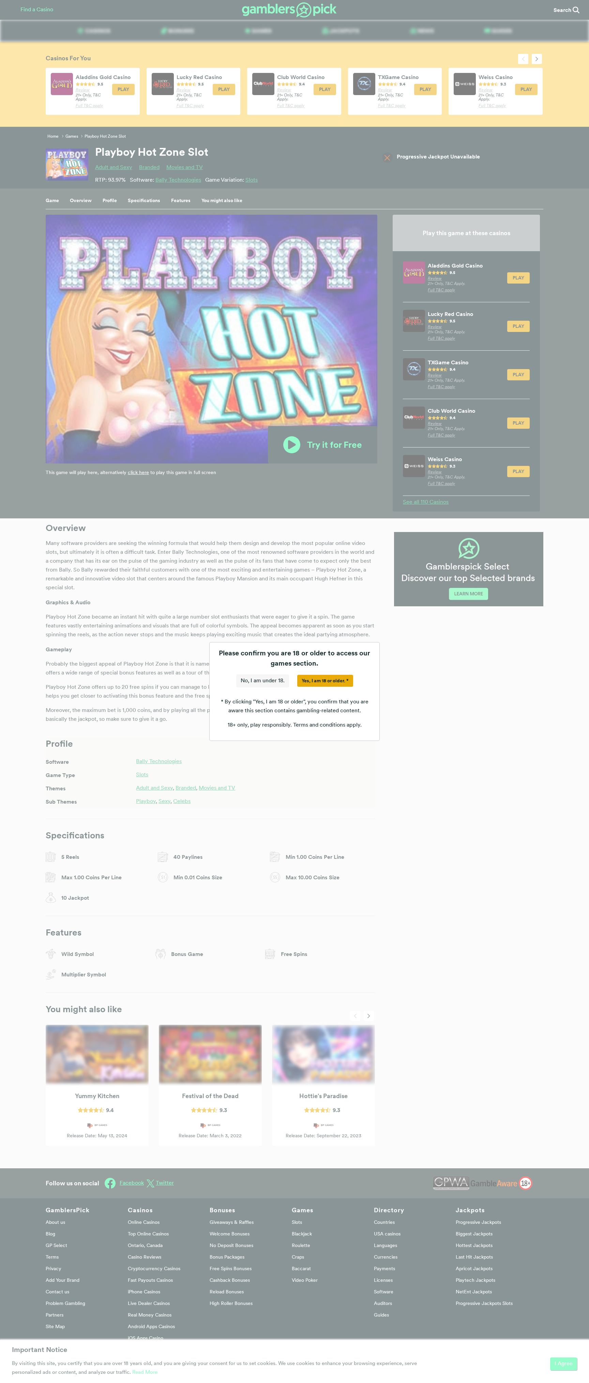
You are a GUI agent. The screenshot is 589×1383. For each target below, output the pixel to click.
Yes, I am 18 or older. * (325, 681)
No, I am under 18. (263, 681)
